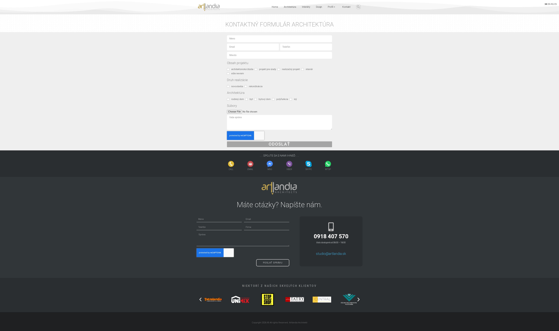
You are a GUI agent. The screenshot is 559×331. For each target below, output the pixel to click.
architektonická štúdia (242, 69)
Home (275, 7)
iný (295, 99)
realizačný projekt (291, 69)
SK (546, 4)
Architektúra (290, 7)
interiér (309, 69)
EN (549, 4)
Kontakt (346, 7)
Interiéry (306, 7)
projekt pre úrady (267, 69)
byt (251, 99)
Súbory (232, 106)
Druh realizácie (237, 80)
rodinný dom (237, 99)
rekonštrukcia (255, 86)
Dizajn (319, 7)
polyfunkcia (282, 99)
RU (552, 4)
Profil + (331, 7)
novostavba (237, 86)
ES (555, 4)
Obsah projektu (237, 63)
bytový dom (265, 99)
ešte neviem (237, 73)
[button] (358, 7)
